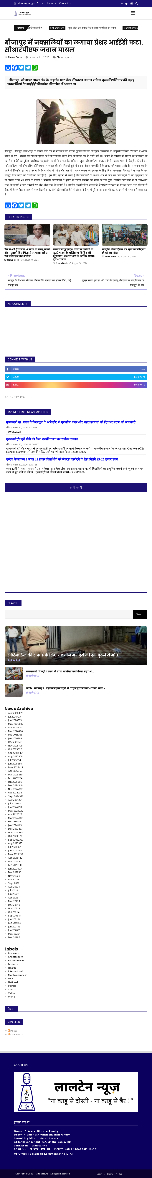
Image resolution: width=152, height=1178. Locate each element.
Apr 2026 (15, 727)
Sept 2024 (15, 796)
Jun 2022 (13, 894)
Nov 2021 (14, 908)
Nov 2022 (14, 876)
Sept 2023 (15, 839)
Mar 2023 (15, 861)
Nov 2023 (15, 832)
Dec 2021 (14, 904)
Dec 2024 (15, 785)
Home (49, 3)
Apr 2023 (15, 857)
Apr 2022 (13, 897)
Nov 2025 (15, 745)
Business (13, 953)
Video (11, 993)
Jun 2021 (14, 919)
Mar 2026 (15, 731)
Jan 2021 (14, 926)
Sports (12, 989)
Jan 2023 (15, 868)
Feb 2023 (15, 865)
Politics (12, 985)
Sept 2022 (14, 883)
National (13, 982)
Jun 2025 (15, 763)
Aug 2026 (15, 713)
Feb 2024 (15, 821)
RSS (120, 1173)
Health (12, 967)
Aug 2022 (14, 886)
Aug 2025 (15, 756)
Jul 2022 (13, 890)
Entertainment (16, 960)
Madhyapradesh (18, 975)
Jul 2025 (14, 760)
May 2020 (14, 933)
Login (99, 1173)
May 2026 (15, 724)
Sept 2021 (14, 915)
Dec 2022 (14, 872)
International (15, 971)
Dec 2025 (15, 742)
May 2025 (15, 767)
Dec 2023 (15, 828)
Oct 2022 (13, 879)
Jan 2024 (15, 825)
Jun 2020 (14, 930)
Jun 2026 (15, 720)
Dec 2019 (14, 937)
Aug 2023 (15, 843)
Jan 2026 (15, 738)
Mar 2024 (15, 818)
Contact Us (65, 3)
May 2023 (15, 854)
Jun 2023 (15, 850)
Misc (10, 978)
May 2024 (15, 810)
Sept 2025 (15, 752)
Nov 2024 (15, 789)
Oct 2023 (15, 836)
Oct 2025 (15, 749)
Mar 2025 (15, 774)
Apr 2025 (15, 770)
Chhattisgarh (36, 28)
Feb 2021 (14, 922)
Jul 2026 (14, 716)
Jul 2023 (14, 847)
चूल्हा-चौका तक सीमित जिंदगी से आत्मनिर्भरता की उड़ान (71, 28)
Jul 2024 (14, 803)
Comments (16, 1034)
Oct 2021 (13, 912)
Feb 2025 (15, 778)
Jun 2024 (15, 807)
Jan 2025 (15, 781)
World (11, 996)
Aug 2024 (15, 799)
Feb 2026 (15, 734)
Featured (13, 964)
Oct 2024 (15, 792)
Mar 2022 (14, 901)
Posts (13, 1030)
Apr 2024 (15, 814)
